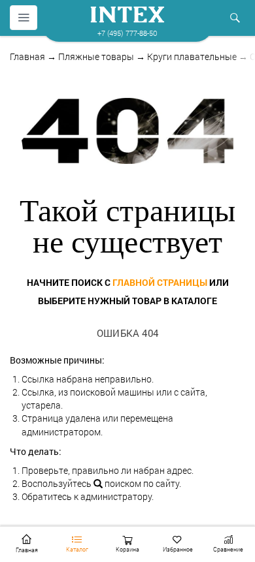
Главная (27, 56)
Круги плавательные (192, 56)
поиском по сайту (141, 483)
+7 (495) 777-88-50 (127, 33)
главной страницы (159, 282)
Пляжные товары (96, 56)
